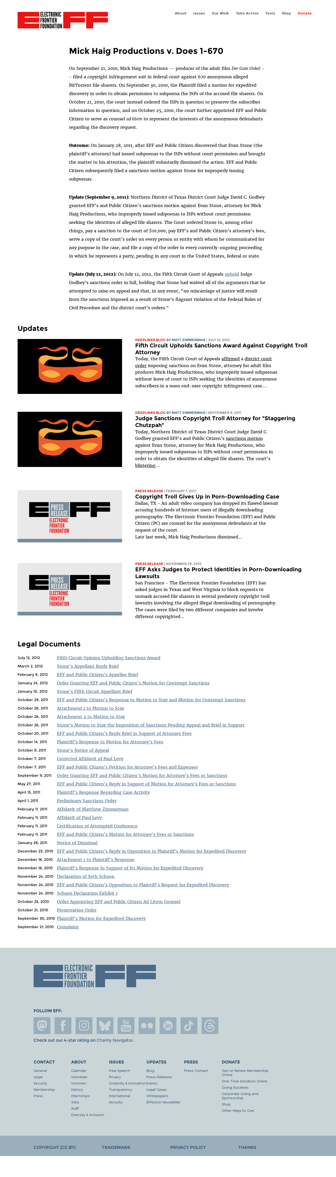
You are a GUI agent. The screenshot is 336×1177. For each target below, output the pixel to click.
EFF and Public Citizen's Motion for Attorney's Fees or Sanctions (125, 834)
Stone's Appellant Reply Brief (88, 666)
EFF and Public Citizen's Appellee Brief (97, 674)
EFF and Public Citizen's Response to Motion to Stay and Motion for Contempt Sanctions (151, 699)
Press (38, 1096)
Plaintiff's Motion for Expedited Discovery (101, 918)
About (181, 13)
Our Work (220, 13)
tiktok (189, 1025)
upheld (232, 274)
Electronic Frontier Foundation (63, 23)
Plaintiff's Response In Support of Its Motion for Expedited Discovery (130, 868)
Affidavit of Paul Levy (79, 817)
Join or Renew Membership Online (245, 1072)
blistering (145, 465)
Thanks (247, 1147)
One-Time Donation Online (244, 1081)
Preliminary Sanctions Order (87, 800)
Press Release (149, 491)
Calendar (78, 1070)
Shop (286, 13)
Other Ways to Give (238, 1110)
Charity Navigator (115, 1040)
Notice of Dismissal (77, 842)
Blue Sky (105, 1025)
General (40, 1070)
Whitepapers (157, 1096)
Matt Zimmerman (188, 340)
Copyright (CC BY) (55, 1147)
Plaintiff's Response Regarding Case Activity (103, 792)
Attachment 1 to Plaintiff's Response (95, 859)
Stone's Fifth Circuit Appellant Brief (94, 691)
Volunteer (79, 1077)
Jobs (75, 1102)
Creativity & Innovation (127, 1083)
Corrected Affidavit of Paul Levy (90, 758)
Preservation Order (77, 910)
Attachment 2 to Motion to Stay (91, 716)
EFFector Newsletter (163, 1102)
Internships (80, 1096)
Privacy (115, 1077)
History (77, 1089)
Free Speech (119, 1070)
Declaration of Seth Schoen (85, 876)
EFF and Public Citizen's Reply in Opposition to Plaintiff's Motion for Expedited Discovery (151, 851)
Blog (150, 1070)
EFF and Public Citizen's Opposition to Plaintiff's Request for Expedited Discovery (143, 884)
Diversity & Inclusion (87, 1115)
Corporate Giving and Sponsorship (240, 1096)
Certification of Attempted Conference (97, 826)
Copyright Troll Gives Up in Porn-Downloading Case (207, 496)
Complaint (68, 926)
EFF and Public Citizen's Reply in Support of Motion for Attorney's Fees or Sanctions (146, 784)
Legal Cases (156, 1089)
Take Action (247, 13)
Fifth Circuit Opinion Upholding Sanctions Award (108, 657)
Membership (44, 1089)
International (119, 1096)
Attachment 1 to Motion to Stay (90, 708)
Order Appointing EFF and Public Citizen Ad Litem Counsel (118, 901)
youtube (126, 1025)
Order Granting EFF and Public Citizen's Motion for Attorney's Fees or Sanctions (142, 775)
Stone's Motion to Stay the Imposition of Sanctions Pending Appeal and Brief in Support (151, 725)
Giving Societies (235, 1087)
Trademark (116, 1147)
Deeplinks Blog (150, 340)
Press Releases (159, 1077)
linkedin (168, 1025)
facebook (63, 1025)
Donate (305, 13)
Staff (75, 1108)
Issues (199, 13)
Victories (78, 1083)
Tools (270, 13)
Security (40, 1083)
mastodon (42, 1025)
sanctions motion (244, 438)
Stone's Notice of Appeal (83, 750)
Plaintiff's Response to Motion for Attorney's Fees (110, 741)
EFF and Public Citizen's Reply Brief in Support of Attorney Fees (124, 733)
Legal (38, 1077)
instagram (84, 1025)
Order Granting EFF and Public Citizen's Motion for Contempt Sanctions (133, 683)
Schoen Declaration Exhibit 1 (87, 893)
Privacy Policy (188, 1147)
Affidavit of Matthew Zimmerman (93, 809)
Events (152, 1083)
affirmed (231, 358)
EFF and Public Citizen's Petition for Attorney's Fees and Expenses (127, 767)
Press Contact (196, 1070)
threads (210, 1025)
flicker (147, 1025)
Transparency (120, 1089)
